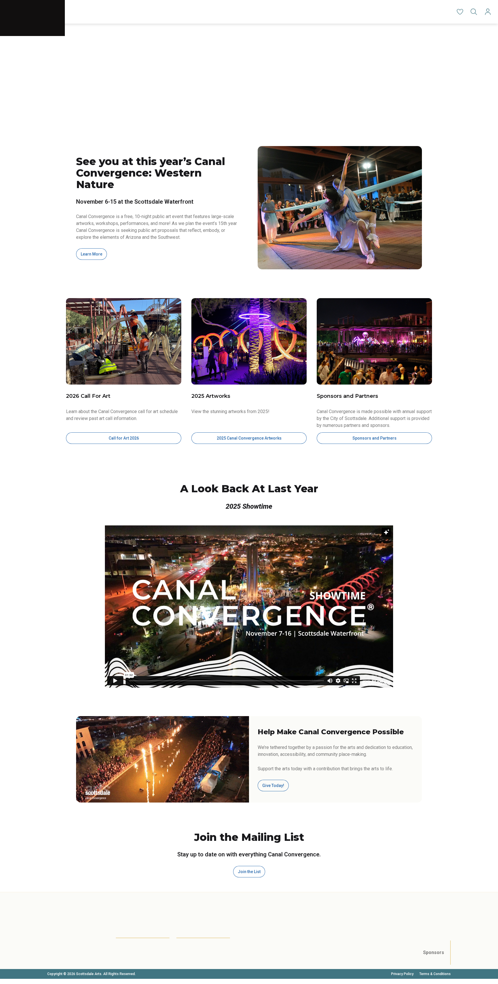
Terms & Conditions (435, 974)
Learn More (91, 254)
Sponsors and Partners (374, 438)
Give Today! (273, 785)
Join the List (249, 871)
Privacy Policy (402, 974)
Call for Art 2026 (124, 438)
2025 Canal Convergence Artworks (249, 438)
